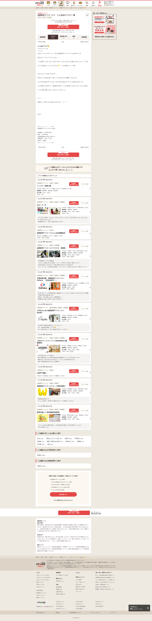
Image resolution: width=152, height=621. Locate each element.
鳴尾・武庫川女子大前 (54, 441)
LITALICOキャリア (99, 601)
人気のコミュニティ (40, 595)
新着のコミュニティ (40, 597)
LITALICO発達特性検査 (80, 606)
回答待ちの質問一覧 (60, 594)
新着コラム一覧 (39, 582)
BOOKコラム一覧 (40, 584)
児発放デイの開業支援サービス (102, 584)
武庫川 (68, 438)
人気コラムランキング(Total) (42, 575)
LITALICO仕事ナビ (79, 601)
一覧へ (62, 41)
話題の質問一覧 (59, 591)
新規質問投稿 (59, 587)
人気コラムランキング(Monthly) (43, 577)
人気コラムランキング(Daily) (42, 580)
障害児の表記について (41, 612)
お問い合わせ (78, 584)
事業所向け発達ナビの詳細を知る (104, 36)
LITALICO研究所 (79, 608)
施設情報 (58, 572)
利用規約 (58, 612)
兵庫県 (41, 466)
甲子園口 (79, 438)
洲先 (50, 444)
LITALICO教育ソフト (60, 606)
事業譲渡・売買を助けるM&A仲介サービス (104, 589)
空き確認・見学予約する (74, 184)
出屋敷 (40, 441)
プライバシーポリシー (95, 612)
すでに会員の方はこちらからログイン (63, 500)
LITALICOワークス (60, 601)
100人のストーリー (40, 587)
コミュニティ (39, 590)
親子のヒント (59, 578)
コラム (38, 572)
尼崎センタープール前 (53, 438)
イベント (78, 572)
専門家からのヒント (60, 581)
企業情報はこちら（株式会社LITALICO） (45, 606)
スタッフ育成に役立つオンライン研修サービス (105, 580)
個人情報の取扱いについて (75, 612)
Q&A (57, 584)
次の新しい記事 (84, 41)
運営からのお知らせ (80, 589)
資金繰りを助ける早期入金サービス (103, 587)
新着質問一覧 (59, 589)
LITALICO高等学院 (99, 606)
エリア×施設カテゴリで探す (62, 575)
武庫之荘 (70, 441)
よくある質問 (78, 579)
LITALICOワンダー (79, 604)
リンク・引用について (80, 582)
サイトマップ (78, 591)
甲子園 (40, 444)
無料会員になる (63, 494)
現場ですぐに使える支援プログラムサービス (104, 582)
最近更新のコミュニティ (41, 593)
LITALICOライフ (98, 604)
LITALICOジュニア (60, 604)
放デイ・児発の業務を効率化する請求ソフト (104, 575)
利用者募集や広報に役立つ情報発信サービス (104, 577)
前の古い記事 (42, 41)
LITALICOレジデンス (60, 608)
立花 (40, 438)
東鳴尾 (80, 441)
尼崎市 (41, 455)
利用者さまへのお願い (80, 586)
